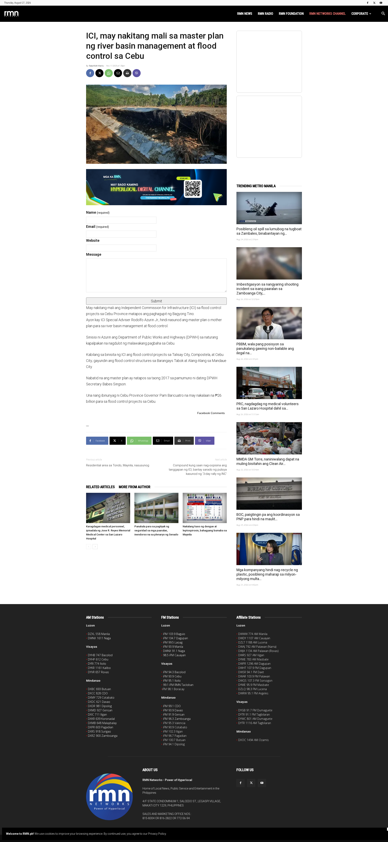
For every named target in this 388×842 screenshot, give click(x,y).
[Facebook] (368, 3)
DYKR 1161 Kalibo (99, 668)
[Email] (118, 73)
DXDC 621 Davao (99, 702)
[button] (383, 14)
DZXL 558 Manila (99, 634)
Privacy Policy (157, 833)
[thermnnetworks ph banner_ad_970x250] (156, 187)
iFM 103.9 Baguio (174, 634)
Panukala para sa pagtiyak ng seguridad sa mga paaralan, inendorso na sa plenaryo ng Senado (156, 530)
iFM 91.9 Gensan (174, 714)
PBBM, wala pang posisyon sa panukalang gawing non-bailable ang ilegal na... (265, 348)
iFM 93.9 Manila (173, 647)
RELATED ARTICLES (100, 487)
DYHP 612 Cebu (98, 659)
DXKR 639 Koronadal (101, 719)
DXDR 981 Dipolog (100, 706)
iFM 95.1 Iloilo (172, 680)
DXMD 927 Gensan (100, 710)
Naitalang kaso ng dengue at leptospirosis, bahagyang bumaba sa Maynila (205, 530)
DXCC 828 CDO (98, 693)
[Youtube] (381, 3)
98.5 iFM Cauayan (174, 655)
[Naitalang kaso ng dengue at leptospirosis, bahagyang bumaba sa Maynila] (205, 508)
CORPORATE (359, 14)
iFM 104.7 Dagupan (175, 638)
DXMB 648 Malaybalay (102, 723)
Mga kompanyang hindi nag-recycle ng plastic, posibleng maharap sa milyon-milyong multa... (267, 574)
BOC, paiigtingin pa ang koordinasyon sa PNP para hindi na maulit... (268, 516)
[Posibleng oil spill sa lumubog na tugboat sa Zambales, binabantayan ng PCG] (269, 208)
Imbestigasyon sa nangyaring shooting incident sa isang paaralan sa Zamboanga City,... (267, 288)
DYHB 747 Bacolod (100, 655)
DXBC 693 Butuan (99, 689)
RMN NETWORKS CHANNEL (327, 14)
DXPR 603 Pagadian (100, 727)
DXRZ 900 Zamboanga (102, 736)
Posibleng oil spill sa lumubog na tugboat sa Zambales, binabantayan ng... (269, 231)
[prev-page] (88, 546)
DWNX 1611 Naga (99, 638)
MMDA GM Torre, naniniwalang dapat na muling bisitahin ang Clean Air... (267, 461)
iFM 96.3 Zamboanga (177, 719)
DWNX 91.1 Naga (174, 651)
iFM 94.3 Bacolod (174, 672)
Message (93, 254)
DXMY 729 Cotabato (101, 697)
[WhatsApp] (109, 73)
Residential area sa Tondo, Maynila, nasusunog (117, 465)
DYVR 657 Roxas (98, 672)
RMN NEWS (244, 14)
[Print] (127, 73)
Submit (156, 301)
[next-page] (95, 546)
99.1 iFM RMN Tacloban (178, 685)
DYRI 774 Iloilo (97, 663)
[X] (374, 3)
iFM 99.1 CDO (172, 706)
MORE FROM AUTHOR (134, 487)
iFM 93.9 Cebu (172, 676)
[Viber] (137, 73)
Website (92, 240)
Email (97, 226)
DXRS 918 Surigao (99, 731)
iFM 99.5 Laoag (172, 642)
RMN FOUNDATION (291, 14)
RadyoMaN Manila (96, 66)
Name (98, 212)
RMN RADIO (265, 14)
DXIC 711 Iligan (97, 714)
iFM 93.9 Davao (173, 710)
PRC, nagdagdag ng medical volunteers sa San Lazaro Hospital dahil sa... (267, 406)
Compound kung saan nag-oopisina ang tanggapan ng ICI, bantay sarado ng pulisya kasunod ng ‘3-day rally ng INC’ (198, 470)
